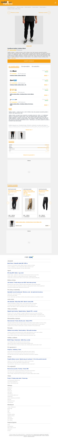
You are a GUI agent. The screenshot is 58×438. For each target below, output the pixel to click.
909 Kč (45, 75)
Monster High (9, 408)
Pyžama (8, 412)
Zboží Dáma (9, 392)
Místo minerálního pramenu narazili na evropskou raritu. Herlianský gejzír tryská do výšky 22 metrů (24, 344)
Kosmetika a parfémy (11, 414)
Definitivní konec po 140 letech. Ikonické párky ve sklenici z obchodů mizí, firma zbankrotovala (23, 325)
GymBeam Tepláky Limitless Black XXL (18, 75)
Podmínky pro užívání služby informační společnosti (18, 435)
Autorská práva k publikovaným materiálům (41, 434)
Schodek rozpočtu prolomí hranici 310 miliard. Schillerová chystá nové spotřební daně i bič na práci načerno (25, 324)
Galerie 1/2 (29, 45)
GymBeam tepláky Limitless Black (16, 48)
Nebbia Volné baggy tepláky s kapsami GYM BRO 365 (29, 192)
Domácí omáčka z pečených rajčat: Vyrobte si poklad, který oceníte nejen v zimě (21, 335)
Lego (8, 411)
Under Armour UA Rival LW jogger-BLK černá (14, 191)
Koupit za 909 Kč (29, 61)
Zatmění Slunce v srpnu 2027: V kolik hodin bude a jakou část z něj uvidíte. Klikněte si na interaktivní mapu (25, 314)
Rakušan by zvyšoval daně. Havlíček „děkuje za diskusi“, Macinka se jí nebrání (21, 265)
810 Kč (45, 95)
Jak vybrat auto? (10, 402)
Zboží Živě (9, 389)
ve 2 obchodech (42, 216)
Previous (8, 202)
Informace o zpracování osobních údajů (34, 435)
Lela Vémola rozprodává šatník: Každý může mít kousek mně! (18, 287)
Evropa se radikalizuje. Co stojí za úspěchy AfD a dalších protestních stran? (20, 266)
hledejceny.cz (9, 387)
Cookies (43, 435)
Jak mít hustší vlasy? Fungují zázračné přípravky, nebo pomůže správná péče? (21, 370)
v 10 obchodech (11, 216)
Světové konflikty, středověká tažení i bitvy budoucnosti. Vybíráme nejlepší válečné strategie (23, 373)
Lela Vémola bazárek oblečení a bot (13, 380)
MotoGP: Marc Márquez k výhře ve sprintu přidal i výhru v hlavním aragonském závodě (22, 306)
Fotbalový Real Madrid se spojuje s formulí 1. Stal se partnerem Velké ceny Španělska (22, 303)
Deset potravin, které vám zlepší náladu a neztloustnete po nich (18, 362)
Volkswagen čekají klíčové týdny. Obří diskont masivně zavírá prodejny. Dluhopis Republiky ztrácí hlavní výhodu (26, 322)
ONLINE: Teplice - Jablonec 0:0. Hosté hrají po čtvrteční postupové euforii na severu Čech (23, 274)
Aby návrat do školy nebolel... (12, 295)
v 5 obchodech (26, 216)
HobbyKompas (10, 396)
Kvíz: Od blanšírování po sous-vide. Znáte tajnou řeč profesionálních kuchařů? (21, 333)
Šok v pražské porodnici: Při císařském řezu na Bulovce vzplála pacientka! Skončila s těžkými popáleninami (26, 285)
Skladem (46, 71)
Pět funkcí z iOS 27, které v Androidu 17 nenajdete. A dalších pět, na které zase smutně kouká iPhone (24, 313)
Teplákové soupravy (10, 415)
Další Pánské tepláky (12, 189)
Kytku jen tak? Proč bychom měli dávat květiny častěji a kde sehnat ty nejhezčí (21, 351)
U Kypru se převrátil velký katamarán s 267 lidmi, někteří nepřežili (18, 268)
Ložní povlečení (10, 418)
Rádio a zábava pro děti (11, 427)
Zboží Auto (9, 399)
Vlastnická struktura (31, 436)
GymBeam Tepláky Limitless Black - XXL (18, 84)
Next (50, 203)
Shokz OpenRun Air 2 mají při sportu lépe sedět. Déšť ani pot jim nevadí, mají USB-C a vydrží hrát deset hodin (26, 316)
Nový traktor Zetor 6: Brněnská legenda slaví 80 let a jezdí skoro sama (19, 372)
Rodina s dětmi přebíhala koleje (12, 383)
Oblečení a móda (20, 7)
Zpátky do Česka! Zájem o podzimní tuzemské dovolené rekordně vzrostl (20, 343)
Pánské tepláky (42, 7)
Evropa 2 (9, 430)
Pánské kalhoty (35, 7)
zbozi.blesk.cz (9, 393)
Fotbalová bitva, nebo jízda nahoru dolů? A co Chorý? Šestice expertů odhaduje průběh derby (23, 277)
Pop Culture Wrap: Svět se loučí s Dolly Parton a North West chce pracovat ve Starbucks (22, 354)
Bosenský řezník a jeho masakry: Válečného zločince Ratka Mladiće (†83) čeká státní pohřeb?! (23, 284)
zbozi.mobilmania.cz (11, 7)
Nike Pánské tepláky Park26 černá (44, 191)
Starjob (8, 424)
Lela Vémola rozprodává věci (12, 381)
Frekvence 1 (9, 429)
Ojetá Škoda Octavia (11, 400)
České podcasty (10, 426)
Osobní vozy (9, 390)
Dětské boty (9, 417)
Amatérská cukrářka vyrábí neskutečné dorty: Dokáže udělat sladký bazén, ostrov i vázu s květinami (24, 332)
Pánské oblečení (28, 7)
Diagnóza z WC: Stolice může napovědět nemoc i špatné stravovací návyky (20, 361)
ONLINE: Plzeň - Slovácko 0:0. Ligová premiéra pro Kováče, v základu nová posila (21, 276)
